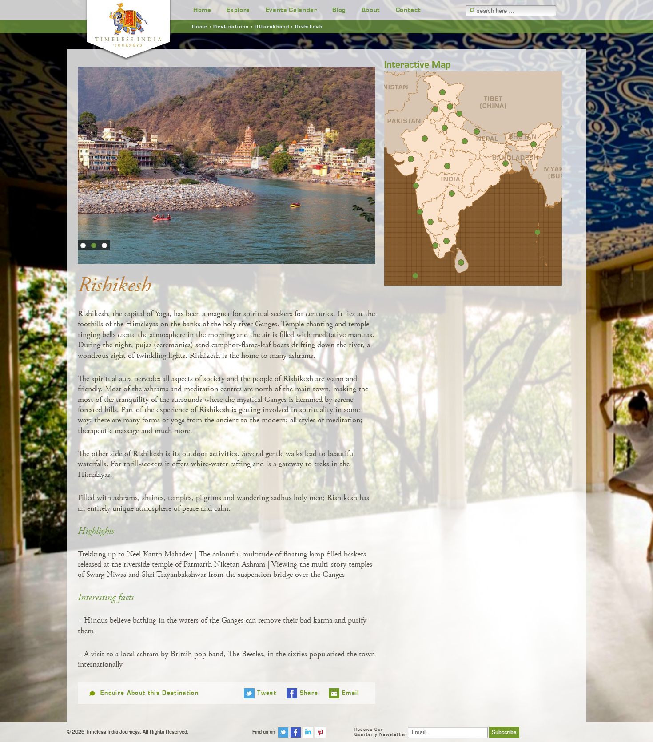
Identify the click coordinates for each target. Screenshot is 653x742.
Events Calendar (291, 10)
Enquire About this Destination (149, 693)
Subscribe (504, 732)
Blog (339, 10)
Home (202, 10)
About (371, 10)
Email (350, 693)
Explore (238, 10)
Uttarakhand (272, 26)
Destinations (231, 26)
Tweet (266, 693)
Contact (408, 10)
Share (309, 693)
